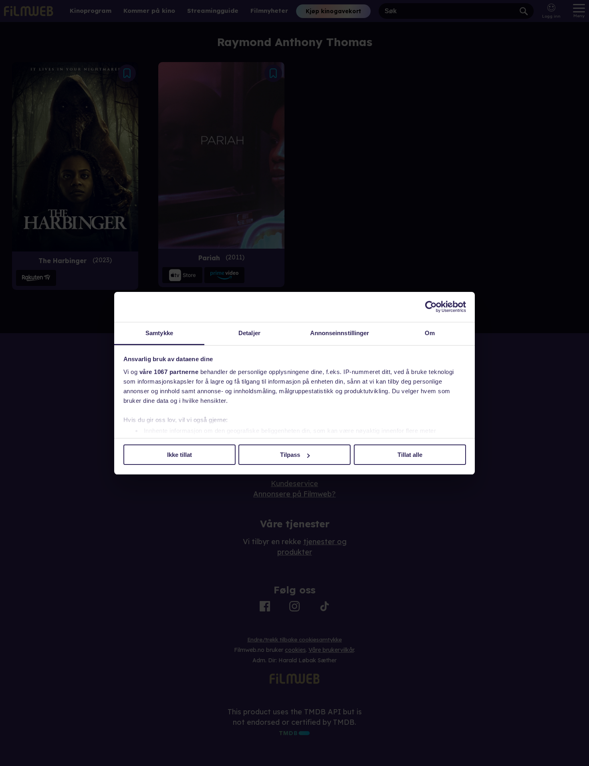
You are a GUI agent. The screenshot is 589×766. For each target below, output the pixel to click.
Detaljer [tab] (249, 333)
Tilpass (290, 454)
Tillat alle (409, 454)
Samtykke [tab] (159, 333)
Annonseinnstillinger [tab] (339, 333)
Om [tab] (430, 333)
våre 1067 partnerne (169, 371)
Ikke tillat (179, 454)
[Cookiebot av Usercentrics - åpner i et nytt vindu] (431, 307)
